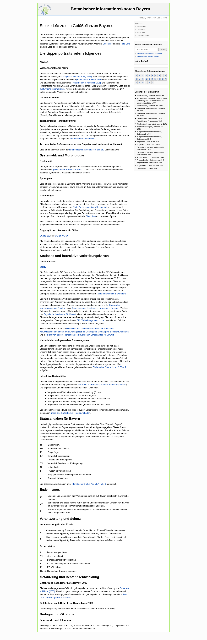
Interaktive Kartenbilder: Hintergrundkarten (70, 413)
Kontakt (142, 18)
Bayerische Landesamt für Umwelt (60, 314)
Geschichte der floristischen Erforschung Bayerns (95, 308)
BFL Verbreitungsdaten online (90, 320)
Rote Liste (125, 44)
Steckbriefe (141, 27)
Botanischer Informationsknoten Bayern (110, 8)
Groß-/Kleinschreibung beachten (149, 53)
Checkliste (108, 44)
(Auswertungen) (143, 35)
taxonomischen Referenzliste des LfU (86, 150)
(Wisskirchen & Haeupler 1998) (86, 83)
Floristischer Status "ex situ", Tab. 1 (89, 484)
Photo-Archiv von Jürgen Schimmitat (90, 207)
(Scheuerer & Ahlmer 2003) (89, 79)
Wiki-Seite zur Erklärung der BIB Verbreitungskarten (101, 384)
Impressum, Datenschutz (157, 18)
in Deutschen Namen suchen (148, 56)
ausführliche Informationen (52, 89)
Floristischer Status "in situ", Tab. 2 (109, 367)
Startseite (139, 23)
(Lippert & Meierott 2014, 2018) (77, 76)
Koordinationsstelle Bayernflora (111, 293)
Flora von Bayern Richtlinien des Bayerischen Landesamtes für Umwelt (80, 335)
